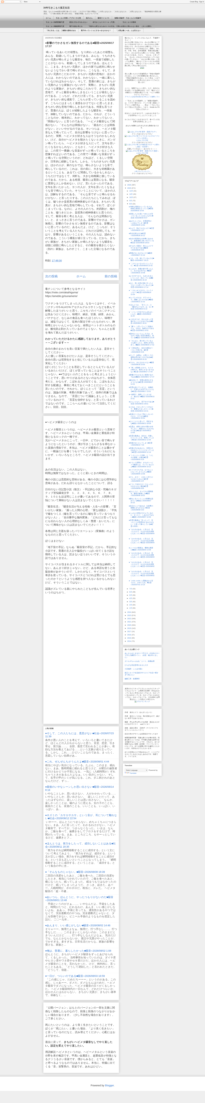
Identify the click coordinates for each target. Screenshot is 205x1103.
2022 (129, 618)
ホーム (48, 18)
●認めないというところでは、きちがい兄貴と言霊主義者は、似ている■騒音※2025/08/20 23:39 (141, 336)
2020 (129, 625)
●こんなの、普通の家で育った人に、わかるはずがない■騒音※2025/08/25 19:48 (141, 271)
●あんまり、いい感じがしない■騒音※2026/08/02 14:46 (77, 925)
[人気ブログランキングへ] (142, 169)
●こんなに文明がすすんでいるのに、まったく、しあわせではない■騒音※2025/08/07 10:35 (141, 515)
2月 (130, 605)
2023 (129, 615)
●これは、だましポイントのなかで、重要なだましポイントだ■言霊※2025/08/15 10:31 (141, 409)
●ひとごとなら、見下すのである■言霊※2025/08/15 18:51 (141, 403)
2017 (129, 631)
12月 (131, 191)
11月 (131, 194)
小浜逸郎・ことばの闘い (134, 669)
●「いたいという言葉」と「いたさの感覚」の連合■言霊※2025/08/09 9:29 (141, 457)
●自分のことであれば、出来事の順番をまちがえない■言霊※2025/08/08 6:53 (141, 508)
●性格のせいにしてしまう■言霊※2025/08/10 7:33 (140, 444)
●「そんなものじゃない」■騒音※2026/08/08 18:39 (75, 871)
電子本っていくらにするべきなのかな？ (96, 30)
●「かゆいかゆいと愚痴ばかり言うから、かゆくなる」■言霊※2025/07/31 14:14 (141, 583)
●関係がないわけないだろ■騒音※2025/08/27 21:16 (140, 254)
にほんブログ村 (142, 140)
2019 (129, 628)
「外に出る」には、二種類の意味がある (61, 30)
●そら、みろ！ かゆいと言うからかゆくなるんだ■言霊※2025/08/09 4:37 (141, 479)
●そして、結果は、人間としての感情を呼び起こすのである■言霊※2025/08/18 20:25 (141, 357)
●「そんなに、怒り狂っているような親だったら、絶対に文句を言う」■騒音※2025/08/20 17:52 (141, 343)
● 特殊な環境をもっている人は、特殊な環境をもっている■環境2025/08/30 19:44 (141, 209)
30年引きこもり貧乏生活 (56, 7)
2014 (129, 641)
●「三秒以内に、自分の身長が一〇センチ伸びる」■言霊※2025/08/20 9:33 (141, 350)
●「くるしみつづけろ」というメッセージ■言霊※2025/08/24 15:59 (141, 292)
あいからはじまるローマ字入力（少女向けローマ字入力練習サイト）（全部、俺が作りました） (142, 655)
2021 (129, 622)
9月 (130, 201)
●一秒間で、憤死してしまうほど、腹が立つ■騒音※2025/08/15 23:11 (141, 396)
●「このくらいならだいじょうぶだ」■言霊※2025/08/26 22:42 (141, 264)
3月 (130, 602)
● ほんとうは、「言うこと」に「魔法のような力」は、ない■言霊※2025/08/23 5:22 (141, 307)
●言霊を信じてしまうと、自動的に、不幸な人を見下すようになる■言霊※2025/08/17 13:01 (141, 389)
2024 (129, 612)
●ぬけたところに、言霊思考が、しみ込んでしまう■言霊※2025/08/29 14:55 (141, 223)
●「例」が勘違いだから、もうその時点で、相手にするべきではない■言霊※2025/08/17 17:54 (141, 370)
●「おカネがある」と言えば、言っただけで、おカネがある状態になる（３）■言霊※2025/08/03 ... (141, 556)
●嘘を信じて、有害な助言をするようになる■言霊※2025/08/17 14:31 (141, 382)
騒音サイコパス (103, 18)
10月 (131, 197)
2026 (129, 185)
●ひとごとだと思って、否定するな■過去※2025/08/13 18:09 (141, 422)
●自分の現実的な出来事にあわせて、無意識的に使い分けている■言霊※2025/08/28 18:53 (141, 241)
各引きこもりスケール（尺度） (104, 22)
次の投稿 (51, 276)
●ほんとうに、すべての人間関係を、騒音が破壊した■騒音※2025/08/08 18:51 (141, 493)
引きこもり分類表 (128, 22)
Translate (132, 773)
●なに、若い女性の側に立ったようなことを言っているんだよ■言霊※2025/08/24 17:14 (141, 285)
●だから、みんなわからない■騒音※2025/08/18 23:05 (141, 363)
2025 (129, 188)
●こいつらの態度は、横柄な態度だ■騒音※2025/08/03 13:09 (141, 549)
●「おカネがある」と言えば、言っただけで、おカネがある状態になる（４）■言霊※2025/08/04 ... (141, 542)
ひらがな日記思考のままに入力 (136, 665)
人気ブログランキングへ (142, 171)
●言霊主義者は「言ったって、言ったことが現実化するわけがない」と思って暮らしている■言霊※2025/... (141, 523)
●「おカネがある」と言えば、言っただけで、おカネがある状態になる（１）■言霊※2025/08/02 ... (141, 574)
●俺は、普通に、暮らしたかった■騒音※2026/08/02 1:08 (78, 950)
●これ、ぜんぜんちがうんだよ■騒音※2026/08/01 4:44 (77, 761)
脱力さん (89, 18)
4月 (130, 598)
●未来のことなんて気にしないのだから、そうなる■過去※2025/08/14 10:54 (141, 416)
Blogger (109, 1085)
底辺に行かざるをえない (78, 22)
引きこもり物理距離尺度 (55, 22)
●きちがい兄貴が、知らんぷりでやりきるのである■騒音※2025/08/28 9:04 (141, 248)
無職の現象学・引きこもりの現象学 (127, 18)
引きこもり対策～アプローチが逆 (68, 18)
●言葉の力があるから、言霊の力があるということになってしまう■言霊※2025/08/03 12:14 (141, 450)
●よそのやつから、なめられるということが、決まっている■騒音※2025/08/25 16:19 (141, 278)
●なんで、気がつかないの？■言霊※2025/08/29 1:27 (141, 229)
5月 (130, 595)
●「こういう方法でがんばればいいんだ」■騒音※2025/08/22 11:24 (141, 314)
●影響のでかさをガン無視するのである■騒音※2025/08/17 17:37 (141, 376)
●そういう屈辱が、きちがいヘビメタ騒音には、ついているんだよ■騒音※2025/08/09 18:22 (141, 465)
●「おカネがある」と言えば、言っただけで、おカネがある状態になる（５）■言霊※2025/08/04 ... (141, 532)
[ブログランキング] (142, 701)
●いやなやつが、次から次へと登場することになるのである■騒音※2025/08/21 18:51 (141, 321)
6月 (130, 592)
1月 (130, 608)
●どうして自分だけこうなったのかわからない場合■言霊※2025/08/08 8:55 (141, 486)
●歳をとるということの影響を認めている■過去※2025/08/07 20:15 (141, 501)
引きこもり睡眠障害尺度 (55, 26)
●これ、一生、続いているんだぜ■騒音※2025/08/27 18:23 (141, 259)
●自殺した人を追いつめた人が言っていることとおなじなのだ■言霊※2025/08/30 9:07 (141, 216)
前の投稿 (111, 276)
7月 (130, 589)
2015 (129, 638)
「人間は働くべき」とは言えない (128, 30)
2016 (129, 635)
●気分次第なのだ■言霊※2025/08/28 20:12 (137, 234)
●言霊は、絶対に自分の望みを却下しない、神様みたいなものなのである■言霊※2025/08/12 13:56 (141, 429)
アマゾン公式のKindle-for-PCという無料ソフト (142, 97)
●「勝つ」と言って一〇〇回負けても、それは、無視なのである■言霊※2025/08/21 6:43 (141, 328)
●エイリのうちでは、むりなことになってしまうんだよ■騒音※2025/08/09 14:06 (141, 472)
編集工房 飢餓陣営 (132, 679)
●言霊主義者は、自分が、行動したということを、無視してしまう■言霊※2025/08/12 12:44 (141, 438)
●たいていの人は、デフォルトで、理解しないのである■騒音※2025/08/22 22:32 (141, 300)
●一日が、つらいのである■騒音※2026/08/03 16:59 (75, 975)
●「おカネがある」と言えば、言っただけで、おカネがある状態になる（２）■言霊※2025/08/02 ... (141, 565)
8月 (130, 204)
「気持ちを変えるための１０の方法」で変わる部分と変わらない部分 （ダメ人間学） (120, 26)
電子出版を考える (76, 26)
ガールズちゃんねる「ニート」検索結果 (140, 661)
